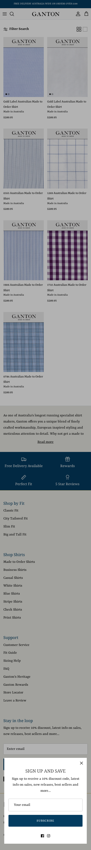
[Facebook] (42, 835)
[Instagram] (48, 835)
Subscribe (45, 820)
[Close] (81, 763)
